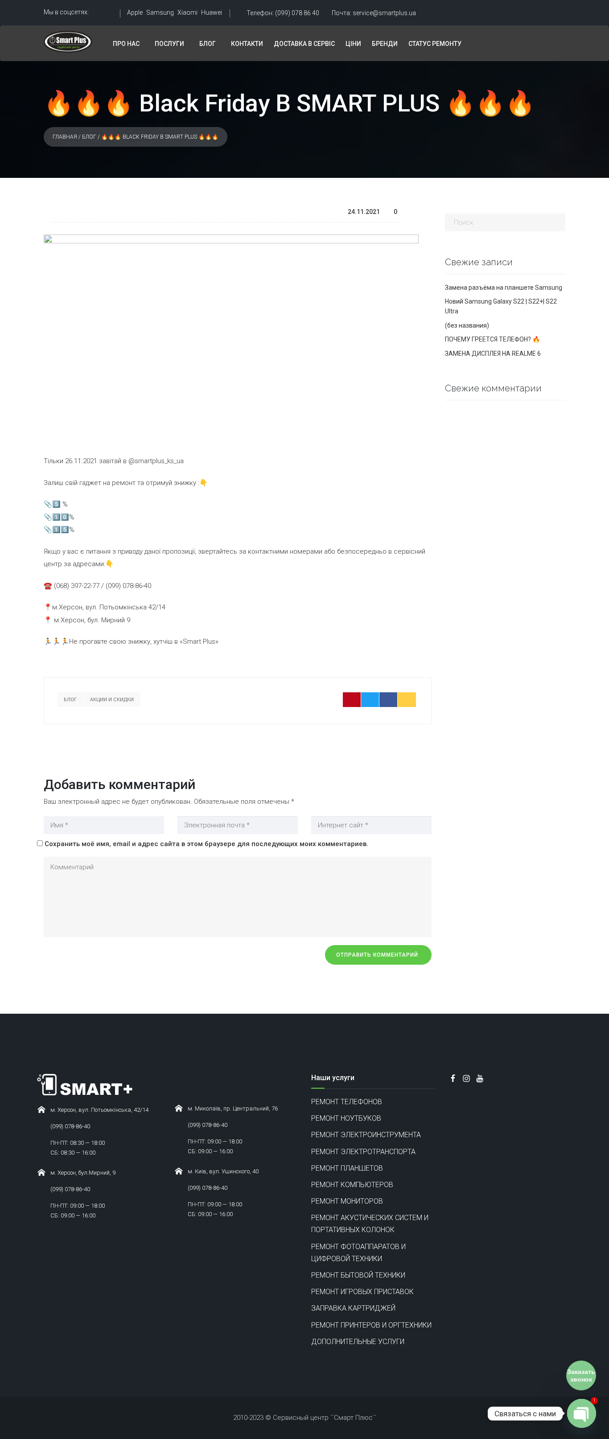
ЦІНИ (353, 43)
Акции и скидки (112, 700)
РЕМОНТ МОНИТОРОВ (347, 1201)
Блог (89, 137)
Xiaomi (187, 12)
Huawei (211, 12)
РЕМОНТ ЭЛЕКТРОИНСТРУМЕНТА (366, 1135)
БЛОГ (207, 43)
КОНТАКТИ (247, 43)
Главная (65, 137)
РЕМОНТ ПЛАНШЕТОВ (347, 1168)
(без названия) (467, 325)
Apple (135, 12)
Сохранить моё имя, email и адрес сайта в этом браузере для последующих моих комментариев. (206, 844)
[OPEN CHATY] (581, 1413)
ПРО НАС (126, 43)
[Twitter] (370, 699)
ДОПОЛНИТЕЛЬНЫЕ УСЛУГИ (357, 1341)
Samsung (160, 12)
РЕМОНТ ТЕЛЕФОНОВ (346, 1102)
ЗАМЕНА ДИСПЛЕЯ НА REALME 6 (493, 353)
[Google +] (406, 699)
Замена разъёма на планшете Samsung (503, 287)
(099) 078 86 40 (283, 12)
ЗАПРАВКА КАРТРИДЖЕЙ (353, 1308)
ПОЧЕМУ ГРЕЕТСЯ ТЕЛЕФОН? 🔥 (492, 339)
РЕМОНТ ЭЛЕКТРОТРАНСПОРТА (363, 1151)
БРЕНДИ (385, 43)
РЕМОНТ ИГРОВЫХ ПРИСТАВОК (362, 1291)
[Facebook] (388, 699)
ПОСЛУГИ (169, 43)
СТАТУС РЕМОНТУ (434, 43)
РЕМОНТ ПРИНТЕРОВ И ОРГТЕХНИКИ (371, 1325)
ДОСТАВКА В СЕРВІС (304, 43)
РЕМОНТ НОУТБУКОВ (346, 1118)
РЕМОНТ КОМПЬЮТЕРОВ (352, 1184)
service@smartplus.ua (374, 12)
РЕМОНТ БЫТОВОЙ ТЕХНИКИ (358, 1275)
